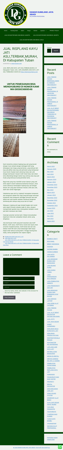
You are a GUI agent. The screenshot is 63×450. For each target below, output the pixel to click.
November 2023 (52, 187)
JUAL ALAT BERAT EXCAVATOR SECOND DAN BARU (53, 314)
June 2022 (50, 213)
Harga (28, 30)
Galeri (22, 30)
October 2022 (51, 203)
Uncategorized (51, 423)
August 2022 (51, 208)
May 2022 (50, 216)
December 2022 (52, 198)
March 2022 (51, 221)
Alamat (35, 30)
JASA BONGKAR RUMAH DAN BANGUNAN (52, 261)
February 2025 (51, 169)
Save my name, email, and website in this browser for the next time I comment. (21, 292)
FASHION (50, 246)
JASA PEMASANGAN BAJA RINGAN (52, 276)
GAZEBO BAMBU (52, 249)
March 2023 (51, 192)
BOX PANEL (50, 241)
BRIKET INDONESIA (53, 244)
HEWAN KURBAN (52, 252)
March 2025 (51, 166)
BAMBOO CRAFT (52, 239)
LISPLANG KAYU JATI (10, 238)
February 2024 (51, 179)
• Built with (27, 447)
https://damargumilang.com (29, 72)
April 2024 (50, 174)
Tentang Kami (14, 30)
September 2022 (52, 205)
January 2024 (51, 182)
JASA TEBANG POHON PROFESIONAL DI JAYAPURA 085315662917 (52, 91)
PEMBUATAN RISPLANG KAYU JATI (14, 236)
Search (49, 47)
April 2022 (50, 218)
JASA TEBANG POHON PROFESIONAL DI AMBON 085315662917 (52, 101)
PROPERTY (50, 381)
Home (5, 30)
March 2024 (51, 177)
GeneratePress (46, 447)
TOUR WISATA (51, 411)
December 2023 (52, 184)
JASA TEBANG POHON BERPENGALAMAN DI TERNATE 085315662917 (53, 81)
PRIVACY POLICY (54, 30)
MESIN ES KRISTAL (53, 356)
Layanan (42, 30)
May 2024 (50, 171)
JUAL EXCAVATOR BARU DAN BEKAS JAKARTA (17, 35)
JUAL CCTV (51, 319)
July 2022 (50, 211)
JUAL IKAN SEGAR (53, 321)
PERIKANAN (51, 374)
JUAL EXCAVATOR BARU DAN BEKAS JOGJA (31, 40)
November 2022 (52, 200)
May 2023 (50, 190)
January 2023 (51, 195)
